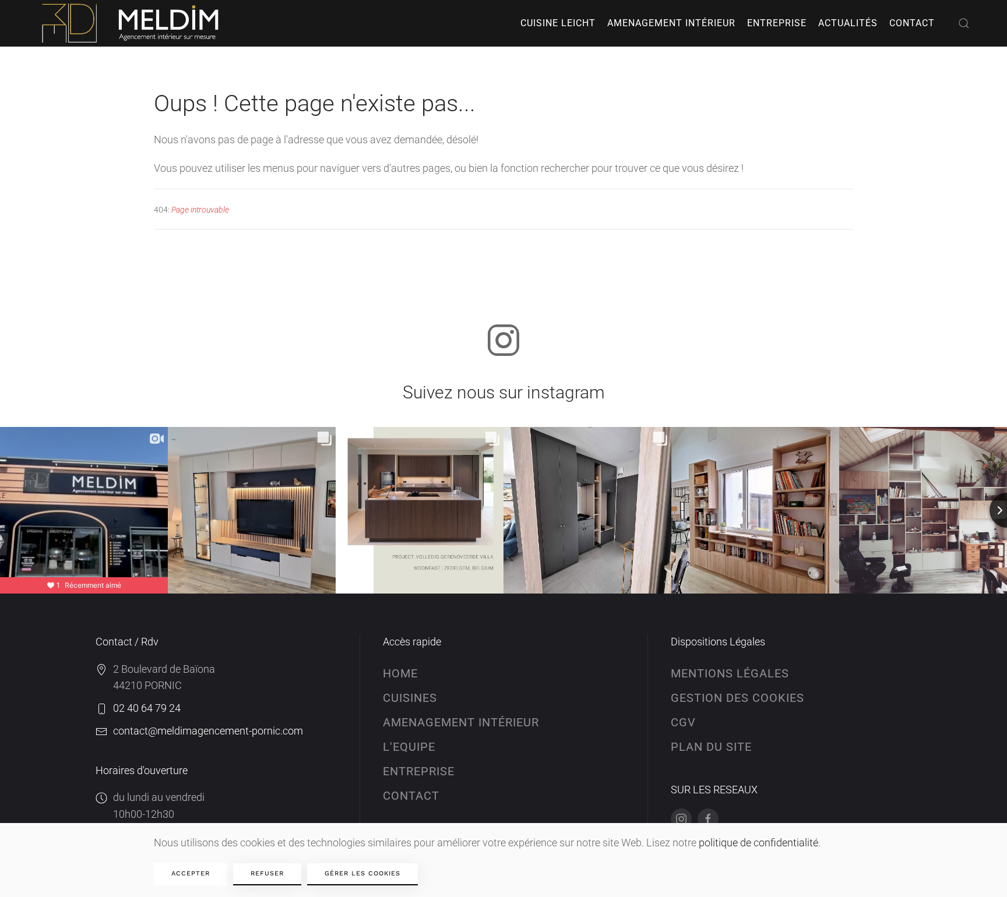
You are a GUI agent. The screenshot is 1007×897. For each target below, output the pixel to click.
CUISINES (410, 698)
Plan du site (711, 747)
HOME (400, 673)
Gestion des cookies (737, 698)
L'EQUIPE (409, 747)
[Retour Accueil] (132, 23)
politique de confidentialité (758, 842)
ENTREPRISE (419, 771)
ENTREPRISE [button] (777, 23)
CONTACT (912, 23)
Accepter (190, 873)
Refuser (267, 873)
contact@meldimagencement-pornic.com (208, 731)
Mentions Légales (730, 673)
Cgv (683, 722)
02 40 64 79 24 (147, 708)
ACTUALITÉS (848, 23)
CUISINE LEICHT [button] (558, 23)
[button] (964, 23)
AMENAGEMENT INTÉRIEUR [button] (671, 23)
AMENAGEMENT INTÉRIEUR (461, 722)
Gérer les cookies (362, 873)
